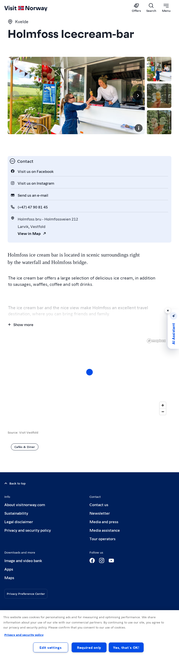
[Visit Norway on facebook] (92, 560)
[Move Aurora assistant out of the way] (168, 310)
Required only (89, 647)
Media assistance (105, 530)
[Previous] (14, 95)
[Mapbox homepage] (156, 340)
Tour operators (102, 538)
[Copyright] (139, 128)
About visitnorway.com (24, 504)
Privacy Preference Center (26, 593)
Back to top (17, 483)
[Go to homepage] (32, 8)
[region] (89, 634)
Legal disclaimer (18, 521)
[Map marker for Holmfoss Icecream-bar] (89, 372)
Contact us (99, 504)
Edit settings (51, 647)
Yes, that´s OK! (126, 647)
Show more (23, 324)
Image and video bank (23, 560)
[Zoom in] (163, 405)
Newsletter (100, 513)
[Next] (138, 95)
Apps (8, 568)
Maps (9, 577)
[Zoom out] (163, 411)
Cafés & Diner (24, 447)
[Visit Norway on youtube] (111, 560)
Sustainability (16, 513)
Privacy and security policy (27, 530)
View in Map (29, 233)
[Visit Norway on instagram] (101, 560)
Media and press (104, 521)
